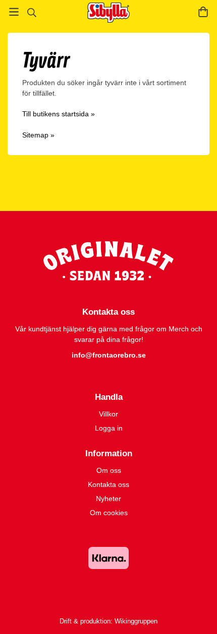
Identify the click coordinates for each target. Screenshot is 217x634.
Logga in (109, 428)
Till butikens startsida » (58, 114)
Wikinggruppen (136, 621)
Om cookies (109, 513)
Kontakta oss (108, 484)
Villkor (108, 414)
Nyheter (108, 499)
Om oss (108, 470)
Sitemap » (38, 135)
